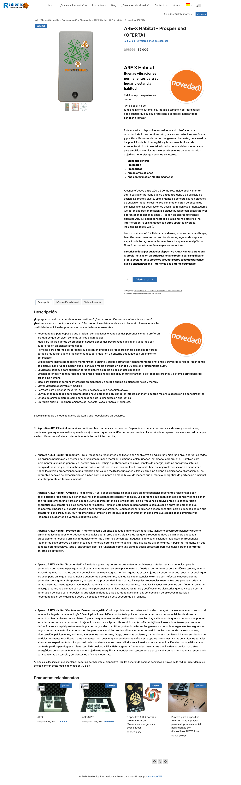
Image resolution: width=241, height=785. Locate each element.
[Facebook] (154, 761)
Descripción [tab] (44, 302)
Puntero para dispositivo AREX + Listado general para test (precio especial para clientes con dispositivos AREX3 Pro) (186, 724)
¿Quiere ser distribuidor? (135, 5)
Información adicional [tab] (67, 302)
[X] (160, 761)
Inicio (51, 5)
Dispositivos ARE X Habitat (145, 291)
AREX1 (41, 717)
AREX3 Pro (88, 717)
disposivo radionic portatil (143, 293)
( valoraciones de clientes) (152, 40)
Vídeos (176, 5)
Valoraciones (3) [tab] (93, 302)
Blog (113, 5)
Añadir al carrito (145, 279)
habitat (158, 293)
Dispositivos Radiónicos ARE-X (169, 291)
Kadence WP (155, 776)
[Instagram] (165, 761)
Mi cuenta (201, 14)
